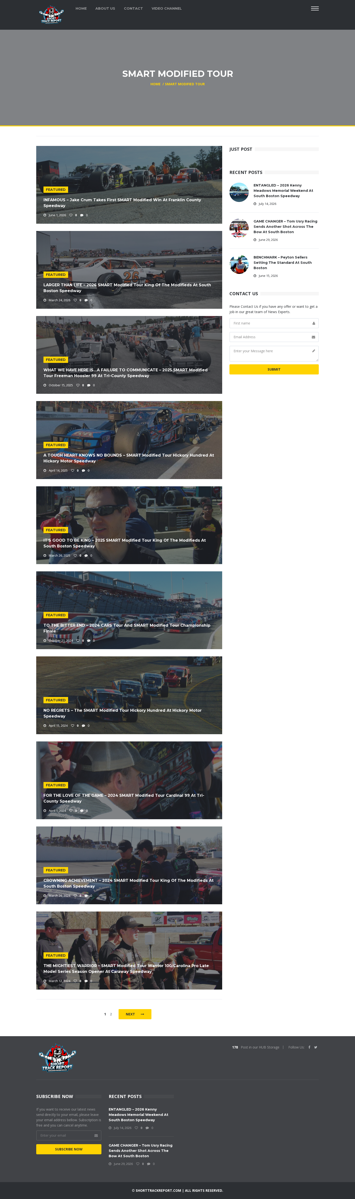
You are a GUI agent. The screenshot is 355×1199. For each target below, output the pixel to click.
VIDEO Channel (167, 8)
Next (131, 1014)
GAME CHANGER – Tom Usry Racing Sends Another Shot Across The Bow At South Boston (285, 226)
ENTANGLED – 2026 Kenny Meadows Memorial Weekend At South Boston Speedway (283, 190)
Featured (56, 189)
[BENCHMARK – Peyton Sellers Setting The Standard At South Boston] (239, 264)
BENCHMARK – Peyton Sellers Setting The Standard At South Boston (283, 262)
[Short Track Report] (51, 14)
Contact (133, 8)
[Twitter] (315, 1047)
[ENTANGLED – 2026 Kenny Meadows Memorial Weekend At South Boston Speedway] (239, 192)
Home (81, 8)
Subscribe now (69, 1149)
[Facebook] (309, 1047)
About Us (105, 8)
